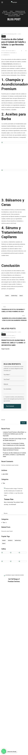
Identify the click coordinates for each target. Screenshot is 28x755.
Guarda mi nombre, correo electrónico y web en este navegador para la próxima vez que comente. (14, 399)
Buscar (3, 419)
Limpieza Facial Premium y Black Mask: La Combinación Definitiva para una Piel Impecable (14, 433)
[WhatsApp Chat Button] (3, 751)
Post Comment (10, 406)
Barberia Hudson (9, 52)
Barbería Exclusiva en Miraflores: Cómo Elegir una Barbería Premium (14, 449)
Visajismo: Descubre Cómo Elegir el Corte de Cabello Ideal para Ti (14, 439)
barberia (10, 540)
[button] (25, 2)
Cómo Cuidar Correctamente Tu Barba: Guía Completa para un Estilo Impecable (14, 444)
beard (21, 295)
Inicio (5, 11)
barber (7, 295)
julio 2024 (5, 474)
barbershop (14, 295)
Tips (11, 11)
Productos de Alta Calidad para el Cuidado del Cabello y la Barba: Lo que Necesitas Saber (13, 342)
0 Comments (5, 54)
